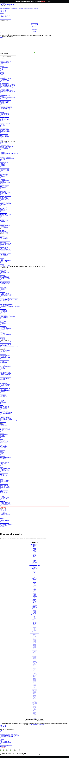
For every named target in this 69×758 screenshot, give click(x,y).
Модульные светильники (6, 375)
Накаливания (3, 394)
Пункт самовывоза (4, 520)
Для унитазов (3, 205)
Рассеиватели (3, 356)
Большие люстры (4, 273)
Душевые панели (4, 194)
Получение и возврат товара (6, 521)
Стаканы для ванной (5, 113)
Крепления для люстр (5, 282)
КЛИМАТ (31, 266)
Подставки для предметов (6, 106)
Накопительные (3, 234)
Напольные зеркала (4, 498)
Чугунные (2, 125)
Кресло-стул (3, 445)
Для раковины (3, 177)
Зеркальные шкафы (4, 63)
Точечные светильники (5, 377)
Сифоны (2, 258)
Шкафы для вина (4, 492)
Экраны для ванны (4, 129)
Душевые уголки (4, 142)
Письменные (3, 463)
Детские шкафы (3, 482)
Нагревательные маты (5, 249)
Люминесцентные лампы (6, 419)
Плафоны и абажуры (5, 278)
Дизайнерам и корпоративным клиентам (23, 8)
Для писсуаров (3, 209)
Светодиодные (3, 380)
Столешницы (3, 166)
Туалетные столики (4, 462)
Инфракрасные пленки (5, 253)
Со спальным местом (5, 428)
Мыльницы (2, 103)
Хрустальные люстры (5, 272)
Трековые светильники (5, 343)
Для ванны (2, 179)
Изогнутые (2, 339)
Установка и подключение (6, 745)
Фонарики (2, 369)
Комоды (2, 72)
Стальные (2, 124)
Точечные (2, 289)
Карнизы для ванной (5, 95)
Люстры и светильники (11, 34)
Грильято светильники (5, 417)
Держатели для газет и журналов (7, 84)
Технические (3, 395)
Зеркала (2, 64)
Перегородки (3, 226)
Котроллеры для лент (5, 357)
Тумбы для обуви (4, 469)
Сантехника (3, 34)
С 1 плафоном (3, 309)
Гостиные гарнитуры (5, 503)
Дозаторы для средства (5, 244)
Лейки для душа (3, 197)
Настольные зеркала (4, 499)
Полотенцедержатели (5, 108)
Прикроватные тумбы (5, 468)
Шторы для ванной (4, 119)
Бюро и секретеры (4, 490)
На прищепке (3, 323)
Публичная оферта (4, 523)
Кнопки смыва (3, 213)
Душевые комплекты (5, 190)
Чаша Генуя (2, 159)
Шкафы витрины (4, 485)
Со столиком (3, 335)
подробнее (49, 1)
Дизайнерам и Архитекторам (6, 524)
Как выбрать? (3, 746)
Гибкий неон (3, 354)
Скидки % (2, 747)
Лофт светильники (4, 300)
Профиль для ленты (4, 352)
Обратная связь (3, 525)
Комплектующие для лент (6, 358)
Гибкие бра (2, 312)
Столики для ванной (5, 115)
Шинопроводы (3, 296)
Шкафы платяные (4, 481)
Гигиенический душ (4, 199)
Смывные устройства (5, 225)
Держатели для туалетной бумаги (7, 87)
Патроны (2, 397)
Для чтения (2, 338)
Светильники (3, 75)
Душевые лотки (3, 262)
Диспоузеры (3, 242)
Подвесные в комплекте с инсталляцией (9, 153)
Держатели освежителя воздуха (7, 90)
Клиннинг (29, 34)
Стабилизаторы (3, 408)
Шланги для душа (4, 200)
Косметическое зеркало (5, 100)
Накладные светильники (5, 290)
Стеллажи (2, 493)
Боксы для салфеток (4, 80)
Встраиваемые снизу (5, 169)
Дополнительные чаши (5, 243)
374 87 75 (3, 10)
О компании (3, 8)
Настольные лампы (4, 378)
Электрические (3, 231)
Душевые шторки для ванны (6, 146)
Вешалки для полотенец (5, 81)
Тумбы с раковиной (4, 62)
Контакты (35, 8)
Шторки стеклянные (4, 130)
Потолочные (3, 270)
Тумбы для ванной (4, 470)
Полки (1, 74)
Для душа (2, 181)
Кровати (2, 433)
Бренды (5, 32)
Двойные (2, 171)
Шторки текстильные (5, 131)
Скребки (2, 112)
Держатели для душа (5, 202)
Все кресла (2, 440)
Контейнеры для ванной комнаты (7, 97)
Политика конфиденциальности (7, 736)
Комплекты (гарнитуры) (5, 61)
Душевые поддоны (4, 145)
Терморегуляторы (4, 254)
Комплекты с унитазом (5, 207)
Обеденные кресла (4, 443)
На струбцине (3, 321)
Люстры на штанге (4, 276)
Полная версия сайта (5, 748)
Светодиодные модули (5, 355)
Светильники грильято (5, 373)
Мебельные (2, 303)
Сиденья (2, 111)
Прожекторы (3, 363)
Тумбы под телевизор (5, 471)
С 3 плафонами (3, 311)
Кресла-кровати (3, 442)
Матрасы (2, 435)
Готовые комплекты (4, 180)
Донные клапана (4, 174)
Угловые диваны (4, 426)
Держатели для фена (4, 89)
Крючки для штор (4, 102)
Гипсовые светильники (5, 301)
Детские (2, 322)
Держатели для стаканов (5, 86)
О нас (1, 730)
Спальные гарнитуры (5, 502)
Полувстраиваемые (4, 170)
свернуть (65, 756)
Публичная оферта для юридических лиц (9, 735)
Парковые (2, 367)
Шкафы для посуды (4, 486)
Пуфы (1, 476)
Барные (1, 451)
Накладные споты (4, 329)
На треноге (2, 337)
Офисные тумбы (4, 473)
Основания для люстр (5, 283)
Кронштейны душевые (5, 192)
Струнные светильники (5, 295)
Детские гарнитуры (4, 505)
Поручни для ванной (5, 109)
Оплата (12, 8)
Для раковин (3, 210)
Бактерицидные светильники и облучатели (10, 306)
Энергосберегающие (5, 390)
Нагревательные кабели (5, 250)
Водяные (2, 230)
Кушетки (2, 430)
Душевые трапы (3, 261)
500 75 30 (3, 11)
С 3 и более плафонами (5, 328)
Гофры (1, 259)
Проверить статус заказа (5, 742)
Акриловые (2, 121)
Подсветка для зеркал (5, 313)
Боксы (1, 140)
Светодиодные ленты (5, 350)
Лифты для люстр (4, 279)
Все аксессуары (3, 79)
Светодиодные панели (5, 305)
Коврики (2, 96)
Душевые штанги (4, 198)
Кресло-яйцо (3, 447)
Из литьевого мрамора (5, 123)
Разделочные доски (4, 245)
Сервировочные (3, 459)
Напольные (2, 173)
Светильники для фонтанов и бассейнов (9, 420)
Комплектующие (4, 77)
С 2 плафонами (3, 310)
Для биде (2, 183)
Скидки (2, 32)
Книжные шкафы (4, 484)
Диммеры (2, 403)
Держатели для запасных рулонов (7, 85)
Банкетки (2, 70)
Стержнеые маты (4, 251)
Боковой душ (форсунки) (5, 196)
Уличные (2, 361)
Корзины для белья (4, 98)
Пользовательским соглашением (36, 724)
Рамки (1, 401)
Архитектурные (3, 364)
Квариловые (3, 126)
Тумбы (1, 69)
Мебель (34, 34)
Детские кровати (4, 434)
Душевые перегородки (5, 147)
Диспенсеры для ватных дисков (7, 91)
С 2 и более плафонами (5, 334)
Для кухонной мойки (5, 182)
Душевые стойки (4, 193)
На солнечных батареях (5, 366)
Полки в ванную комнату (6, 107)
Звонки (1, 405)
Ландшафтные (3, 362)
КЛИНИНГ (36, 266)
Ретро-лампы (3, 382)
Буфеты (2, 491)
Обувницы (2, 488)
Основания (2, 437)
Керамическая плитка (22, 34)
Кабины (2, 138)
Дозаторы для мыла (4, 92)
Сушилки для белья (4, 117)
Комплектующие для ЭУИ (6, 412)
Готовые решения (4, 67)
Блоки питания (3, 351)
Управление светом (4, 277)
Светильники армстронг (5, 372)
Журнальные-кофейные (5, 457)
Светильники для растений (6, 304)
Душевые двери (3, 143)
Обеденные (2, 450)
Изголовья (2, 436)
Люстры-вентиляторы (5, 281)
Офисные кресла (4, 441)
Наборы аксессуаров (4, 104)
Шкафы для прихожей (5, 487)
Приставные (3, 154)
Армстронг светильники (5, 416)
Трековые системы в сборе (6, 294)
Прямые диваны (3, 425)
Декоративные (3, 318)
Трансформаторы (4, 409)
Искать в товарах (4, 53)
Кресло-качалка (3, 446)
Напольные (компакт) (5, 155)
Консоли (2, 73)
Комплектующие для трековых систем (9, 298)
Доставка (8, 8)
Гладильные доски (4, 83)
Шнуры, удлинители (5, 407)
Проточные (2, 236)
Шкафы (2, 68)
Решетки (2, 264)
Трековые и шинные (4, 293)
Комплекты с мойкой (5, 241)
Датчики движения (4, 406)
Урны (1, 118)
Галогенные (3, 391)
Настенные (2, 292)
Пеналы (2, 66)
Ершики (2, 94)
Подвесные (2, 152)
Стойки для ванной (4, 114)
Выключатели (3, 402)
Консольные (3, 458)
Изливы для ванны (4, 185)
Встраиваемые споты (5, 330)
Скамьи (2, 479)
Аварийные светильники (6, 414)
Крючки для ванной (4, 101)
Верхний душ (3, 191)
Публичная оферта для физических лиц (9, 734)
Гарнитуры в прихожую (5, 504)
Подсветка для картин (5, 315)
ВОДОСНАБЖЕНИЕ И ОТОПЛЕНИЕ (19, 266)
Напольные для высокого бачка (7, 158)
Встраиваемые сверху (5, 168)
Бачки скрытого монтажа (6, 214)
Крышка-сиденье (4, 160)
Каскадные (2, 275)
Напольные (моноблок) (5, 157)
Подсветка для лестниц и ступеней (8, 316)
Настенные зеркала (4, 497)
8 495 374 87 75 (3, 4)
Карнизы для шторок (5, 132)
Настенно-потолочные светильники (8, 299)
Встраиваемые (3, 288)
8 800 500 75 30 (10, 4)
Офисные (2, 320)
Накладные (2, 165)
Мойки (1, 239)
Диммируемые (3, 392)
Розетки (2, 400)
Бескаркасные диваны (5, 429)
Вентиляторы (3, 422)
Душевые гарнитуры (5, 188)
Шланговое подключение (6, 203)
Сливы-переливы (4, 134)
